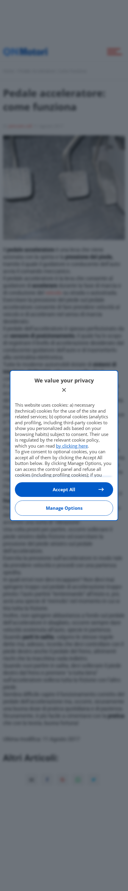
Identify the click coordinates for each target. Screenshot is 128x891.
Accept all (64, 489)
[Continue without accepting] (64, 390)
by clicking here (72, 446)
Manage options (64, 508)
